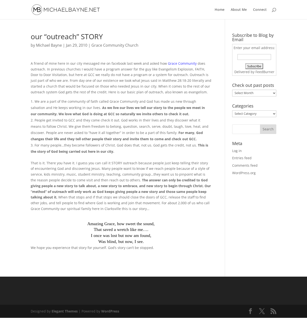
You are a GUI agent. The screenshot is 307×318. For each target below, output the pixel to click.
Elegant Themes (65, 311)
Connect (260, 10)
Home (219, 10)
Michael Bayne (49, 45)
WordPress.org (244, 173)
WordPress (110, 311)
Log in (237, 150)
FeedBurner (264, 72)
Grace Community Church (114, 45)
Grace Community (182, 63)
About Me (239, 10)
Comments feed (245, 165)
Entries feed (242, 158)
